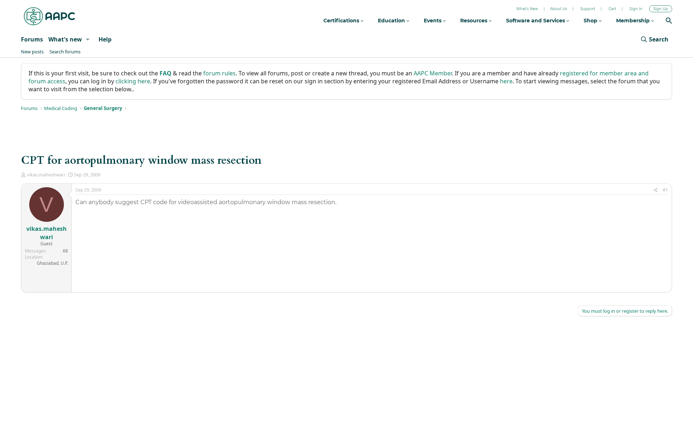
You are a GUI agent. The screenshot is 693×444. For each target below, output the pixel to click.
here (506, 81)
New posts (32, 51)
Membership (633, 20)
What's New (527, 8)
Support (587, 8)
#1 (665, 190)
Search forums (64, 51)
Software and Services (536, 20)
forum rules (219, 73)
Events (433, 20)
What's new (65, 39)
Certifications (342, 20)
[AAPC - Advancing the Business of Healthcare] (49, 16)
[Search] (669, 21)
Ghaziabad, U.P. (52, 263)
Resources (474, 20)
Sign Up (660, 8)
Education (392, 20)
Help (105, 39)
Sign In (635, 8)
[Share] (655, 190)
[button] (88, 39)
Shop (591, 20)
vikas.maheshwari (46, 174)
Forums (32, 39)
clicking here (133, 81)
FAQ (165, 73)
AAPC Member (433, 73)
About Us (558, 8)
